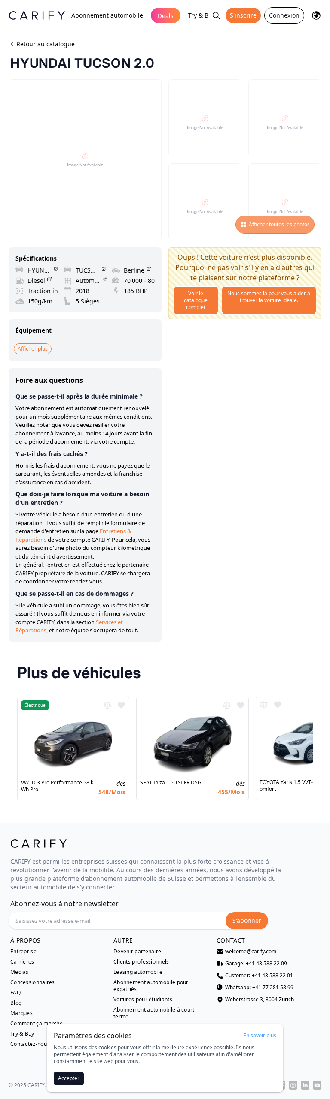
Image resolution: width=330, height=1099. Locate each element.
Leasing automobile (137, 972)
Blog (15, 1003)
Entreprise (23, 951)
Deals (166, 16)
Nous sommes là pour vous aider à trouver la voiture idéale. (268, 297)
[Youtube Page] (317, 1085)
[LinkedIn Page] (305, 1085)
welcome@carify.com (250, 951)
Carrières (22, 961)
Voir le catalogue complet (196, 300)
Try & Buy (201, 15)
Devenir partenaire (137, 951)
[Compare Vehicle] (107, 705)
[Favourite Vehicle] (121, 705)
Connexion (284, 15)
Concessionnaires (32, 982)
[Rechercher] (216, 15)
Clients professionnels (141, 961)
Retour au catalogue (45, 44)
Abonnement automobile (107, 15)
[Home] (37, 15)
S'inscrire (243, 15)
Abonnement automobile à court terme (154, 1013)
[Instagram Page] (293, 1085)
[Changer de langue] (316, 15)
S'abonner (246, 920)
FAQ (15, 992)
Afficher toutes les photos (279, 224)
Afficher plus (33, 348)
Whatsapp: (259, 987)
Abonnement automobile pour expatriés (151, 986)
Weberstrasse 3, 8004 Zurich (259, 999)
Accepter (68, 1078)
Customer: (259, 975)
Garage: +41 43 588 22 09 (256, 963)
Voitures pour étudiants (142, 999)
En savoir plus (259, 1035)
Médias (19, 972)
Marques (21, 1013)
